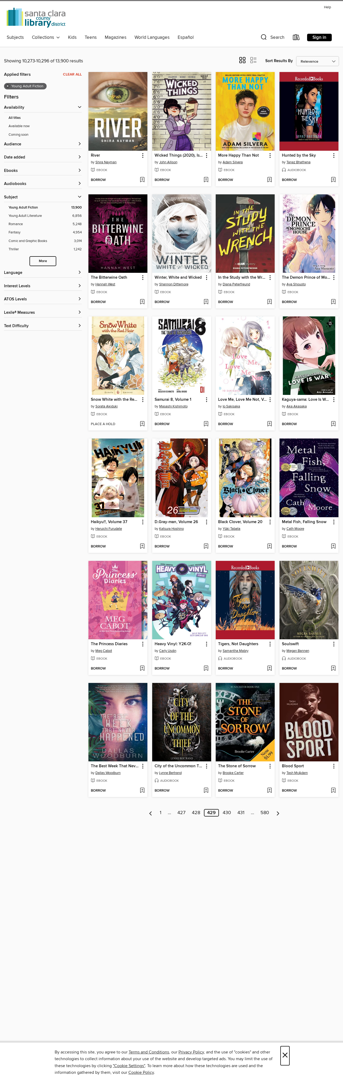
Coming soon (18, 135)
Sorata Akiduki (106, 406)
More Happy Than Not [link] (238, 155)
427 (181, 813)
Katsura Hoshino (171, 529)
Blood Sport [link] (293, 766)
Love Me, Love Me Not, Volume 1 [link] (242, 399)
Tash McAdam (297, 773)
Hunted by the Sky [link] (299, 155)
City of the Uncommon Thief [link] (179, 766)
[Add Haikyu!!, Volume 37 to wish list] (142, 546)
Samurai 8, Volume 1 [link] (173, 399)
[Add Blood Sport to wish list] (333, 790)
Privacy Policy (191, 1052)
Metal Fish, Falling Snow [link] (304, 522)
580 (264, 813)
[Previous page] (151, 813)
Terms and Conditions (149, 1052)
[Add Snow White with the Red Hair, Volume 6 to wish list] (142, 424)
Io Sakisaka (231, 406)
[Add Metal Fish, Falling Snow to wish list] (333, 546)
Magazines (115, 37)
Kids (72, 37)
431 (240, 813)
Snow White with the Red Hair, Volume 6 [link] (115, 399)
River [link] (95, 155)
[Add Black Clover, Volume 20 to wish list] (269, 546)
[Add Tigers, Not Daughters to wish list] (269, 668)
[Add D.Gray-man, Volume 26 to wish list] (206, 546)
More (43, 261)
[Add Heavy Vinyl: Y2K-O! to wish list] (206, 668)
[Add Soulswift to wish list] (333, 668)
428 (196, 813)
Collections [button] (44, 37)
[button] (272, 38)
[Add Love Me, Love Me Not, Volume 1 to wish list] (269, 424)
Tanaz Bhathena (298, 162)
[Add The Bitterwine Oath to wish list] (142, 302)
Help (327, 7)
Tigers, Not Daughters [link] (238, 644)
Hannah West (105, 284)
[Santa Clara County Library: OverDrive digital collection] (36, 18)
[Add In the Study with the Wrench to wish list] (269, 302)
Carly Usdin (167, 651)
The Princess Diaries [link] (109, 644)
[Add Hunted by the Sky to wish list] (333, 180)
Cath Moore (295, 529)
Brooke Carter (233, 773)
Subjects (15, 37)
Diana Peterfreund (236, 284)
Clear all (72, 74)
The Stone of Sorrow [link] (237, 766)
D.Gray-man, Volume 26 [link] (176, 522)
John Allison (168, 162)
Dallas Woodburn (108, 773)
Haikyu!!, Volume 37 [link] (109, 522)
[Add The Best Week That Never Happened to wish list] (142, 790)
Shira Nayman (106, 162)
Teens (91, 37)
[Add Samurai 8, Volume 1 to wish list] (206, 424)
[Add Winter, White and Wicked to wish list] (206, 302)
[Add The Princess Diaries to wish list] (142, 668)
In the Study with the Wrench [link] (242, 277)
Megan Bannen (297, 651)
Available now (19, 126)
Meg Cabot (103, 651)
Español (186, 37)
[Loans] (296, 38)
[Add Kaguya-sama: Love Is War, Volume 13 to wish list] (333, 424)
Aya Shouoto (296, 284)
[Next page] (278, 813)
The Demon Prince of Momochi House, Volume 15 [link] (306, 277)
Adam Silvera (233, 162)
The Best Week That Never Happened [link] (115, 766)
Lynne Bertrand (170, 773)
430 (227, 813)
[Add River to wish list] (142, 180)
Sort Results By (279, 60)
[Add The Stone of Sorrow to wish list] (269, 790)
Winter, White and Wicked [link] (178, 277)
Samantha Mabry (235, 651)
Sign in (319, 37)
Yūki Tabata (231, 529)
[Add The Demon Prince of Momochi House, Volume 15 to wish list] (333, 302)
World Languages (152, 37)
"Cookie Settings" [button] (129, 1065)
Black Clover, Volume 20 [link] (240, 522)
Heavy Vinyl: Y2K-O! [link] (173, 644)
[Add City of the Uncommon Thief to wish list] (206, 790)
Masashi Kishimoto (173, 406)
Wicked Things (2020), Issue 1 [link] (179, 155)
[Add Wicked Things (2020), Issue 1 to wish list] (206, 180)
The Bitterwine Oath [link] (109, 277)
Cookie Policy (141, 1072)
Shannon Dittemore (173, 284)
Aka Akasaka (296, 406)
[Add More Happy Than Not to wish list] (269, 180)
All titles (15, 118)
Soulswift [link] (290, 644)
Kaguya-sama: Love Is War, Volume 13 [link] (306, 399)
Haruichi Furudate (108, 529)
